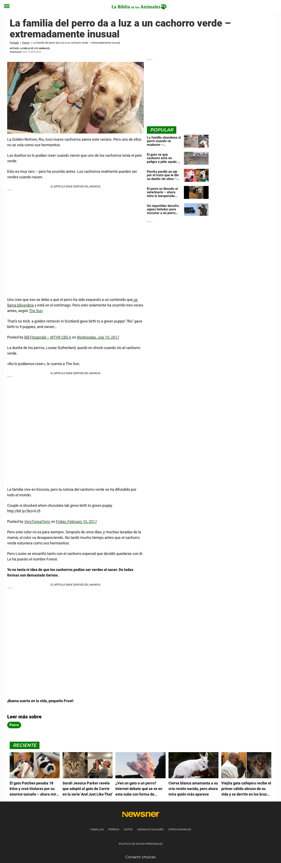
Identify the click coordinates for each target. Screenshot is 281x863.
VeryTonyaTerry (37, 521)
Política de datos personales (141, 843)
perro (14, 725)
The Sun (36, 311)
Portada (14, 42)
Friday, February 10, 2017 (76, 521)
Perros (26, 42)
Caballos (97, 829)
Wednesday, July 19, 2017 (98, 337)
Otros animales (179, 829)
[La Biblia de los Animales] (139, 6)
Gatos (128, 829)
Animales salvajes (150, 829)
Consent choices (140, 857)
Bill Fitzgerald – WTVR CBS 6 (47, 337)
